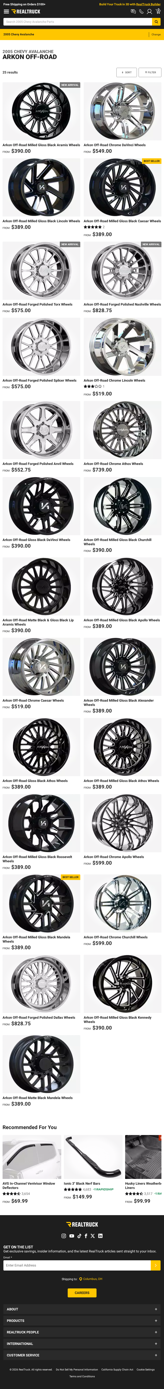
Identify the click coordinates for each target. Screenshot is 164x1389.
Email (7, 1257)
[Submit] (156, 1265)
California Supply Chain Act (117, 1369)
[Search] (156, 22)
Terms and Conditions (82, 1376)
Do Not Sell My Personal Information (77, 1369)
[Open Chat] (133, 11)
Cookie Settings (146, 1369)
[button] (82, 1309)
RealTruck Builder (148, 4)
